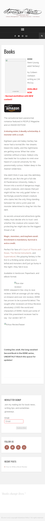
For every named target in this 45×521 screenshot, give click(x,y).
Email (6, 418)
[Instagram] (22, 36)
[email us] (26, 36)
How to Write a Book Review (16, 467)
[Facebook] (15, 36)
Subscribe (21, 428)
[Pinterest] (19, 36)
